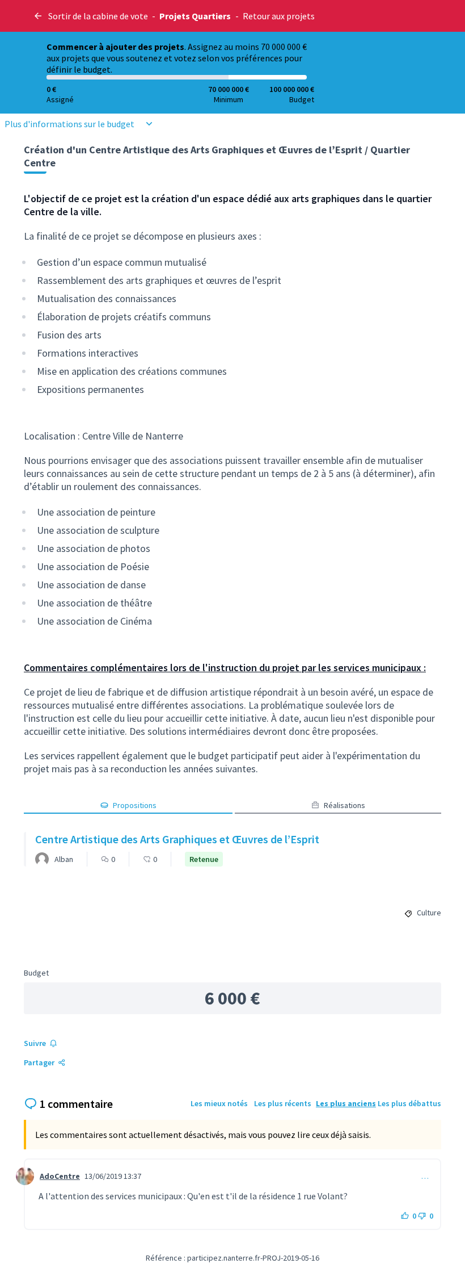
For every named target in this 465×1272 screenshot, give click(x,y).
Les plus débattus (409, 1103)
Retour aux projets (279, 16)
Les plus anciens (346, 1103)
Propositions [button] (135, 805)
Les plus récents (282, 1103)
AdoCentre (60, 1176)
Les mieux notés (219, 1103)
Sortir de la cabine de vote (98, 16)
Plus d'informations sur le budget (69, 123)
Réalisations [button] (344, 805)
